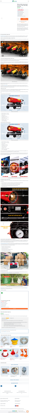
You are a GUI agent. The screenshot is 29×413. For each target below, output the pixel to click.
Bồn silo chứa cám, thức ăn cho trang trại (24, 376)
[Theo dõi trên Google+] (16, 405)
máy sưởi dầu (5, 85)
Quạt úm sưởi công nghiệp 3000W (5, 300)
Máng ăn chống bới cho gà (3, 358)
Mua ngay (14, 308)
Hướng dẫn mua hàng (2, 405)
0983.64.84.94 (22, 22)
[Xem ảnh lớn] (1, 18)
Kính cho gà (9, 408)
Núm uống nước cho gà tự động (22, 358)
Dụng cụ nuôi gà (6, 408)
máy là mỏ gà (22, 408)
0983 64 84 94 (19, 400)
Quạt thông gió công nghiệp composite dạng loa (13, 376)
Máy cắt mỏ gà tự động (18, 408)
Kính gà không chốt (13, 408)
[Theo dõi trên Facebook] (15, 405)
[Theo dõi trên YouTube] (17, 405)
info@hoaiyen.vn (18, 401)
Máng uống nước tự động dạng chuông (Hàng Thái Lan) (14, 358)
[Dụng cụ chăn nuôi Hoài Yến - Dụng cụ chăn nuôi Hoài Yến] (14, 1)
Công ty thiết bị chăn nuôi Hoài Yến (4, 243)
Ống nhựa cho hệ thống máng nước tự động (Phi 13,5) (23, 346)
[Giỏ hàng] (28, 1)
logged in (5, 331)
